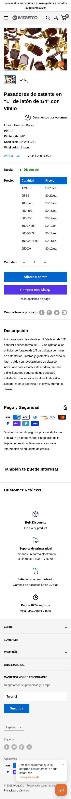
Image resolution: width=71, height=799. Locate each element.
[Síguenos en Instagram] (21, 747)
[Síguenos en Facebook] (6, 747)
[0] (63, 17)
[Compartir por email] (64, 312)
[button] (61, 790)
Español (10, 727)
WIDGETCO (12, 156)
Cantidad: (10, 262)
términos (24, 790)
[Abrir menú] (6, 17)
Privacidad (10, 790)
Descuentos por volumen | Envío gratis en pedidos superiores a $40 (36, 5)
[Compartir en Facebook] (42, 312)
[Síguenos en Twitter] (14, 747)
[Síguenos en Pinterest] (29, 747)
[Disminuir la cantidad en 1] (24, 262)
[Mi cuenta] (56, 18)
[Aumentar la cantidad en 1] (45, 262)
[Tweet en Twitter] (57, 312)
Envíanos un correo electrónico (36, 554)
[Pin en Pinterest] (49, 312)
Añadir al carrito (36, 277)
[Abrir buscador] (48, 18)
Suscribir (16, 708)
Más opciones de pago (35, 298)
